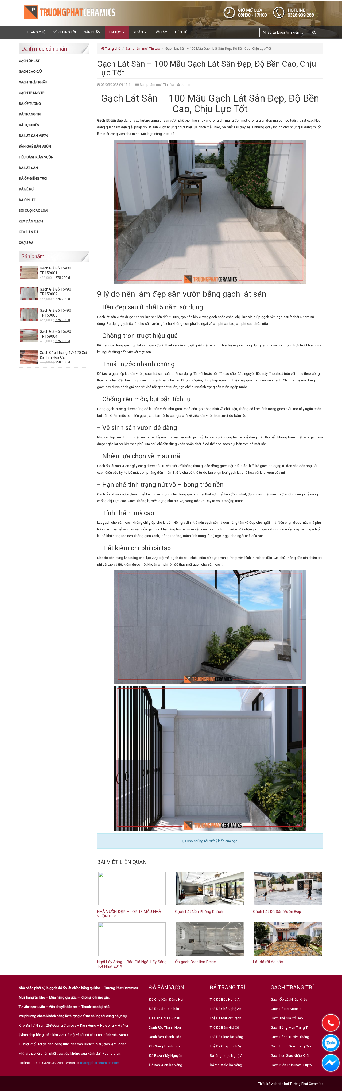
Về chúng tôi (64, 32)
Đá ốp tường (30, 104)
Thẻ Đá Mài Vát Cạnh (225, 1018)
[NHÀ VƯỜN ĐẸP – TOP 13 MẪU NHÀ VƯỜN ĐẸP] (132, 888)
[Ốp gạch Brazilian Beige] (210, 939)
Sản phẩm (92, 32)
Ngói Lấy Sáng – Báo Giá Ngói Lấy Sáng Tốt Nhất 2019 (131, 964)
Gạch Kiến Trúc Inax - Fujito (291, 1065)
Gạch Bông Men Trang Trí (290, 1028)
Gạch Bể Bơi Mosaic (286, 1009)
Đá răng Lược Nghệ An (227, 1056)
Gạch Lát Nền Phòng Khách (199, 911)
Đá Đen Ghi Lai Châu (164, 1018)
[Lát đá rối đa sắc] (288, 939)
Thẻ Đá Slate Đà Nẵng (226, 1037)
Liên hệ (181, 32)
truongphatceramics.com (99, 1063)
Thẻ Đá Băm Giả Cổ (224, 1028)
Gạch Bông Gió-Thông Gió (291, 1046)
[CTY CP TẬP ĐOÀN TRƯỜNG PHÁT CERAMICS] (69, 12)
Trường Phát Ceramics (306, 1084)
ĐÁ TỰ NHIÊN (29, 125)
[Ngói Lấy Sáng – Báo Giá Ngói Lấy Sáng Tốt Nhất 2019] (132, 939)
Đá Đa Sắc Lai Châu (164, 1009)
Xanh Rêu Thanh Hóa (165, 1028)
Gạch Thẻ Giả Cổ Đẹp (287, 1018)
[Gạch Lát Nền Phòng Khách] (210, 888)
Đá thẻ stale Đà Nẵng (226, 1065)
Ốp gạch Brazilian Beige (195, 961)
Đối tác (160, 32)
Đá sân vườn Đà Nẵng (165, 1065)
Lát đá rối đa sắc (268, 961)
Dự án (138, 32)
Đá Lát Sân (28, 168)
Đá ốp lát (27, 200)
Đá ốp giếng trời (33, 178)
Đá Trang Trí (30, 114)
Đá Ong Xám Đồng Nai (166, 999)
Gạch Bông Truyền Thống (290, 1037)
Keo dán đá (29, 232)
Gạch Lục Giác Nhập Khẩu (290, 1056)
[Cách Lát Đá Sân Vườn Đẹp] (288, 888)
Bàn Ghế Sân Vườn (35, 146)
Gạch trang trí (32, 93)
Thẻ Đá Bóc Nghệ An (226, 999)
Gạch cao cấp (30, 72)
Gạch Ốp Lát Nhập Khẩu (289, 999)
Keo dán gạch (31, 221)
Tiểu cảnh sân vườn (36, 157)
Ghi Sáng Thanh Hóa (164, 1046)
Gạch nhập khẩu (33, 82)
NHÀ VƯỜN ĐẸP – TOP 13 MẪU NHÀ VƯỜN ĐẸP (129, 914)
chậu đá (26, 243)
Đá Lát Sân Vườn (33, 136)
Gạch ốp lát (29, 61)
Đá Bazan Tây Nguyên (165, 1056)
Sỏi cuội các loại (33, 211)
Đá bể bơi (26, 189)
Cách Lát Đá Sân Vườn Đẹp (277, 911)
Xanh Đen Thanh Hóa (165, 1037)
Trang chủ (36, 32)
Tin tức (115, 32)
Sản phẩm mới (137, 49)
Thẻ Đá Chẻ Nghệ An (225, 1009)
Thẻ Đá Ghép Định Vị (225, 1046)
